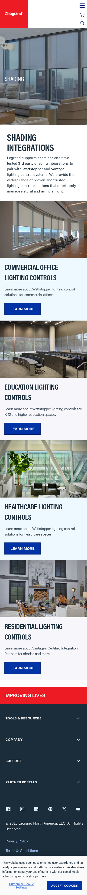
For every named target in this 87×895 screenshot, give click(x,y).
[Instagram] (22, 809)
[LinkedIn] (36, 809)
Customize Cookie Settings (21, 886)
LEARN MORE (22, 309)
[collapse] (78, 718)
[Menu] (82, 5)
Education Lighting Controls (31, 391)
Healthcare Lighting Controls (33, 511)
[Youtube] (78, 809)
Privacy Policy (17, 841)
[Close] (82, 863)
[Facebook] (8, 809)
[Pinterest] (50, 809)
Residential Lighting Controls (33, 631)
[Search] (82, 23)
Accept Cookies (64, 885)
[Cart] (82, 15)
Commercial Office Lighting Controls (31, 272)
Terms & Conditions (22, 850)
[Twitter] (64, 809)
